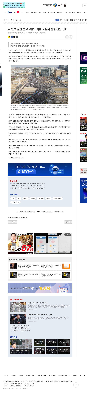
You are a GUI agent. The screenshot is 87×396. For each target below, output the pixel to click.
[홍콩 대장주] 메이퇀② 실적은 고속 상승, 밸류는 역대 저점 (51, 275)
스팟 (83, 115)
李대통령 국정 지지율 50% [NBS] (20, 330)
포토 (22, 12)
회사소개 (5, 375)
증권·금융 (72, 12)
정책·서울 (33, 12)
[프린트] (70, 36)
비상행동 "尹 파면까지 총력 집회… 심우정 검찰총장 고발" (28, 188)
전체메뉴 (5, 12)
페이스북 (12, 37)
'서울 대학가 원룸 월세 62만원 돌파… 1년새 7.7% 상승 (20, 351)
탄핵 (19, 198)
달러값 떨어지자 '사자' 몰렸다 (37, 303)
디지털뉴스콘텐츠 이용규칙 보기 (19, 217)
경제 (39, 12)
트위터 (14, 37)
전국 (84, 12)
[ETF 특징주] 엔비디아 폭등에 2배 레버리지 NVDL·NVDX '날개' (28, 266)
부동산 (79, 12)
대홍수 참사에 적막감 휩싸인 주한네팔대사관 (64, 342)
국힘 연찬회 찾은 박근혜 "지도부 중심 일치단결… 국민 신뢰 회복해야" (40, 351)
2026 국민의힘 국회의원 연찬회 (63, 350)
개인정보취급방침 (30, 375)
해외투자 (59, 12)
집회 (13, 198)
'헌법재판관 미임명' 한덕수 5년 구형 (40, 315)
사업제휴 (20, 375)
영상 (15, 12)
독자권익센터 (52, 375)
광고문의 (82, 375)
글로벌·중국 (51, 12)
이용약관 (75, 375)
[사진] (18, 307)
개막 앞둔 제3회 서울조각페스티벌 (39, 342)
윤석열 (25, 198)
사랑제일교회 (57, 198)
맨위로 (68, 222)
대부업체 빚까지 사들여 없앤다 (19, 328)
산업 (65, 12)
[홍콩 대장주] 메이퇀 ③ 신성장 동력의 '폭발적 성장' (28, 275)
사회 (44, 12)
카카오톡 (9, 37)
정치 (27, 12)
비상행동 (40, 198)
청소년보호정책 (42, 375)
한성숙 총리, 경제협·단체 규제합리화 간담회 (51, 342)
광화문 (33, 198)
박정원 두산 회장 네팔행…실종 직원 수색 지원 (72, 19)
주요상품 (13, 375)
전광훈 (48, 198)
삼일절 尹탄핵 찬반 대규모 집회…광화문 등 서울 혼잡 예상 (28, 183)
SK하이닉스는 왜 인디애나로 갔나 (20, 326)
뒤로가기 (13, 222)
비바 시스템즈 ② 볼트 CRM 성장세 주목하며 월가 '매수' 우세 (51, 266)
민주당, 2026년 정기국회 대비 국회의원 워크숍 (52, 350)
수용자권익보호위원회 (64, 375)
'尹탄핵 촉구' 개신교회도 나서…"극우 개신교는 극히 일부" (28, 186)
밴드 (17, 37)
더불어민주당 (15, 202)
